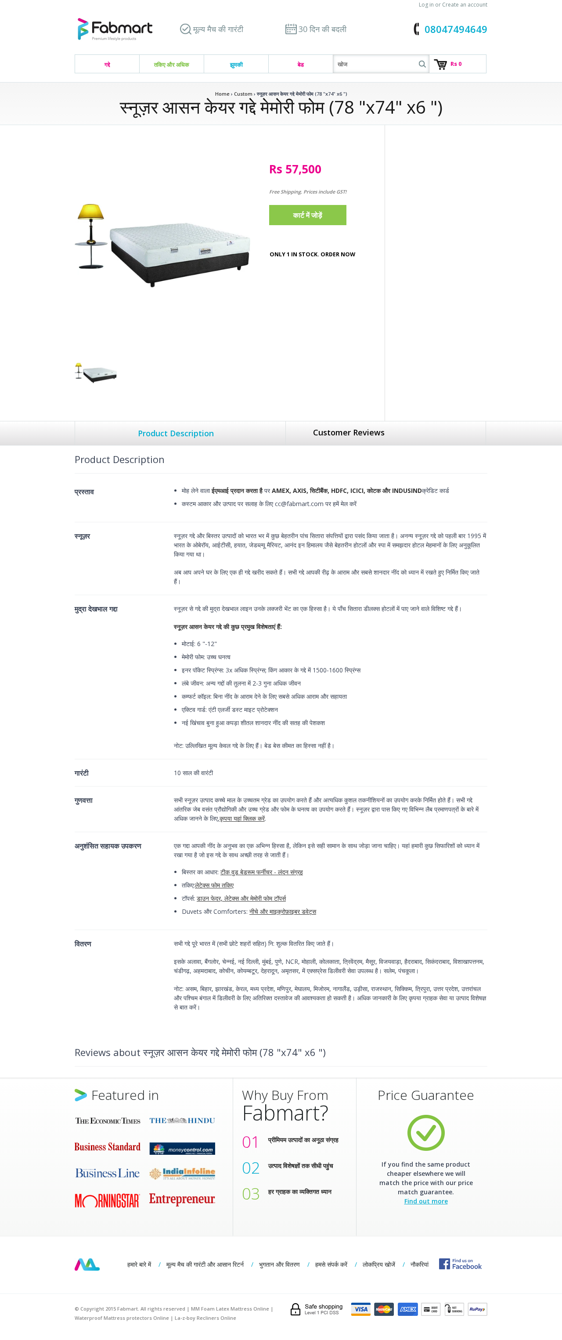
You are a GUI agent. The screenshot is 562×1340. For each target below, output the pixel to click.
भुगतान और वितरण (279, 1264)
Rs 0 (455, 64)
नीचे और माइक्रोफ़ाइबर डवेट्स (282, 911)
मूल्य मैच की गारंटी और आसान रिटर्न (205, 1264)
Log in (426, 4)
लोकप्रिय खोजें (379, 1264)
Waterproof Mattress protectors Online (122, 1318)
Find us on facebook (460, 1263)
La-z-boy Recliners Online (205, 1318)
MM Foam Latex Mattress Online (230, 1308)
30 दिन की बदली (322, 29)
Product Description (176, 433)
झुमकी (236, 64)
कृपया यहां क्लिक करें (242, 818)
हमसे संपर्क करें (331, 1264)
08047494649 (456, 29)
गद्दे (107, 64)
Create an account (464, 4)
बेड (301, 64)
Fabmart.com (115, 29)
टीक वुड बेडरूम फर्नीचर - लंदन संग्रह (261, 872)
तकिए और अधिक (171, 64)
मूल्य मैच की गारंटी (218, 29)
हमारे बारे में (139, 1264)
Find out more (426, 1201)
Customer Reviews (349, 432)
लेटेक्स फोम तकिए (214, 885)
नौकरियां (420, 1264)
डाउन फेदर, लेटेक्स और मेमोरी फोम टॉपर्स (241, 898)
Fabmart (87, 1264)
